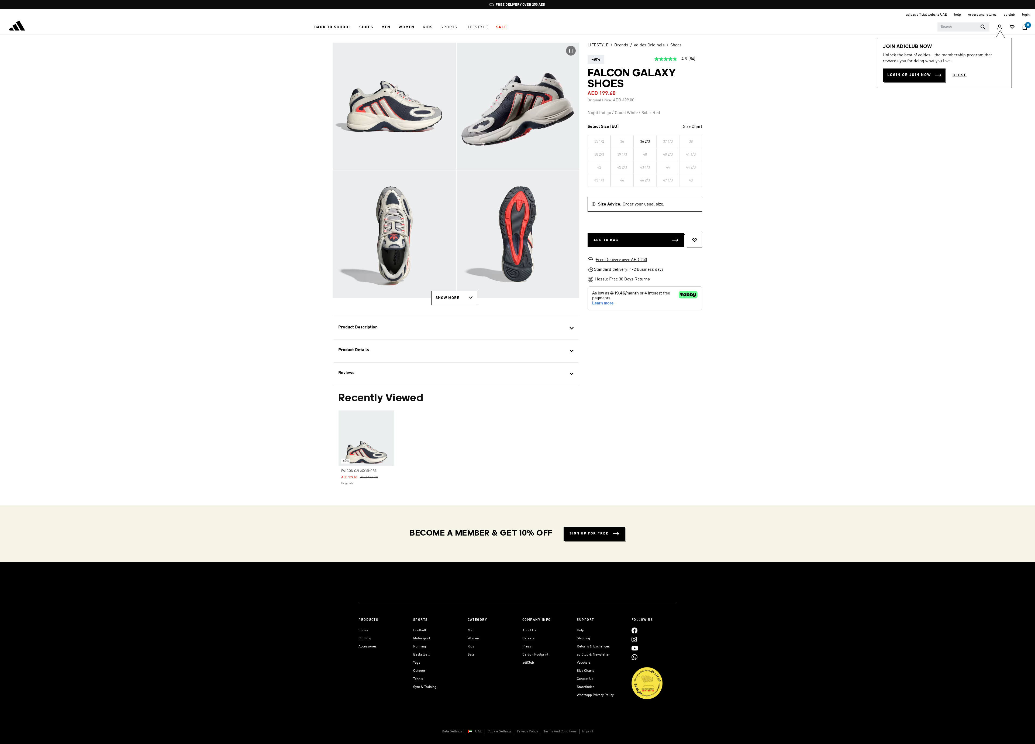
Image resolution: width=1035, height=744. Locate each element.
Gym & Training (424, 687)
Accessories (367, 646)
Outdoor (419, 671)
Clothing (364, 638)
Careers (528, 638)
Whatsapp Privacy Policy (595, 695)
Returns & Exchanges (593, 646)
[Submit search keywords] (983, 27)
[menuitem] (332, 27)
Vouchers (584, 662)
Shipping (583, 638)
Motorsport (421, 638)
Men (471, 630)
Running (419, 646)
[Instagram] (634, 639)
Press (526, 646)
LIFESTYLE (598, 45)
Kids (471, 646)
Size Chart (692, 127)
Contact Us (585, 679)
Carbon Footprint (535, 654)
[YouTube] (635, 648)
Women (473, 638)
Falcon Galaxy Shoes (358, 471)
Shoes (676, 45)
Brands (621, 45)
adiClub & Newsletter (593, 654)
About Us (529, 630)
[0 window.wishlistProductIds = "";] (1012, 27)
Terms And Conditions (560, 731)
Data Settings (452, 731)
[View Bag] (1025, 27)
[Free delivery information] (590, 259)
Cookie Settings (499, 731)
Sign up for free (589, 533)
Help (580, 630)
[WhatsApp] (634, 657)
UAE (478, 731)
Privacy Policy (527, 731)
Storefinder (585, 687)
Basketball (421, 654)
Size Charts (585, 671)
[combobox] (963, 27)
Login (1026, 14)
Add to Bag (606, 240)
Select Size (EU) (603, 127)
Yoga (416, 662)
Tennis (418, 679)
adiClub (528, 662)
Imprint (587, 731)
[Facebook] (634, 630)
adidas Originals (649, 45)
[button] (332, 27)
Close (960, 75)
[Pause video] (571, 51)
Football (419, 630)
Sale (471, 654)
